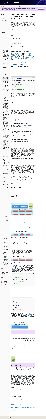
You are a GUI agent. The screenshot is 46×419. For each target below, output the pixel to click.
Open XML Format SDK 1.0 (17, 103)
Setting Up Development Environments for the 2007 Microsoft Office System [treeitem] (6, 204)
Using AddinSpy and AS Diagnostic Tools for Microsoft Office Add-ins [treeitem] (5, 214)
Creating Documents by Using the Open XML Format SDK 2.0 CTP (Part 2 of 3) (23, 390)
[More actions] (34, 12)
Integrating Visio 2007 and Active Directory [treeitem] (6, 150)
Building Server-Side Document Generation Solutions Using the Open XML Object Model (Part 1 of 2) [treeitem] (6, 55)
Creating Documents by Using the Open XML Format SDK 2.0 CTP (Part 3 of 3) (22, 391)
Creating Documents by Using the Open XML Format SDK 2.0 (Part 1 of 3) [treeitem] (6, 78)
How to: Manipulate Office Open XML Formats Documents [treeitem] (6, 131)
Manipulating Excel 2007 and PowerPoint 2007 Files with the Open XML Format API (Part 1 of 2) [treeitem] (6, 176)
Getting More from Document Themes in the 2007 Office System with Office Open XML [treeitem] (6, 126)
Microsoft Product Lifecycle (22, 8)
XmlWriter (32, 315)
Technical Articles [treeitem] (5, 33)
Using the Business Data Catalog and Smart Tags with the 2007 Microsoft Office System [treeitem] (5, 217)
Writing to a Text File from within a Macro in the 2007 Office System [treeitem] (6, 263)
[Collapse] (9, 11)
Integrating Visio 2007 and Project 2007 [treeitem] (6, 160)
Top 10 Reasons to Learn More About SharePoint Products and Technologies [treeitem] (5, 210)
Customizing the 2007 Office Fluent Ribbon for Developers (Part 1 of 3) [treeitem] (5, 101)
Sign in (44, 6)
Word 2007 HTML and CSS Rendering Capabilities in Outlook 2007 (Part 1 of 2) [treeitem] (6, 247)
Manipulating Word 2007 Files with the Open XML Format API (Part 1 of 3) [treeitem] (6, 183)
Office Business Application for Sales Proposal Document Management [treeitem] (5, 200)
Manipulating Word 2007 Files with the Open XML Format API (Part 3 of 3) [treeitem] (6, 190)
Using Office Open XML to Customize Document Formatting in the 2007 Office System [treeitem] (6, 221)
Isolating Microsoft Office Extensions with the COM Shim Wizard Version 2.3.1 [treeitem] (6, 172)
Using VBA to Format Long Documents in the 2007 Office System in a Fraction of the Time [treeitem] (6, 243)
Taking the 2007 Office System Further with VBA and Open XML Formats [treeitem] (6, 207)
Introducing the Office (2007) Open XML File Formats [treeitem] (5, 165)
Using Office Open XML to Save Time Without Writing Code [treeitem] (6, 230)
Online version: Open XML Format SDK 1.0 (17, 401)
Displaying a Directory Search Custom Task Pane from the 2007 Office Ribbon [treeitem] (6, 115)
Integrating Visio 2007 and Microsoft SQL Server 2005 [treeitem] (6, 154)
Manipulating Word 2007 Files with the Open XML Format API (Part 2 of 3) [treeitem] (6, 187)
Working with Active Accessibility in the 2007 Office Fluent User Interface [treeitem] (5, 254)
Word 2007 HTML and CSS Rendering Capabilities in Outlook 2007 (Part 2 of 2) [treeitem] (6, 250)
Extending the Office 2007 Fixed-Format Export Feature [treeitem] (6, 118)
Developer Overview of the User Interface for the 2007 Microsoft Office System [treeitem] (6, 111)
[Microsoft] (1, 6)
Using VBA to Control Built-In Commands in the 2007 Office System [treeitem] (6, 236)
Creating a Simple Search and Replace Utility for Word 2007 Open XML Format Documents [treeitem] (6, 64)
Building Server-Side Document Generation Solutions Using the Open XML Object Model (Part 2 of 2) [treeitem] (6, 60)
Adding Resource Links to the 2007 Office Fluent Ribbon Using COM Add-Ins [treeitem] (6, 41)
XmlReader (25, 315)
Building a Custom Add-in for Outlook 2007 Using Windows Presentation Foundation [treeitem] (6, 45)
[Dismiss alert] (44, 1)
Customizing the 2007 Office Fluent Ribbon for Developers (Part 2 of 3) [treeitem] (5, 104)
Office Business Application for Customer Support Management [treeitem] (6, 193)
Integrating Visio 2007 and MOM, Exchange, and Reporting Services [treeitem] (6, 157)
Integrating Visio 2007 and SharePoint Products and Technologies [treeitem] (6, 162)
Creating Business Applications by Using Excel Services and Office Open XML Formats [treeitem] (6, 68)
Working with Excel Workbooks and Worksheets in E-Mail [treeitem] (5, 257)
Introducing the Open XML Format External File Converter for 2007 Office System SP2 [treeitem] (6, 169)
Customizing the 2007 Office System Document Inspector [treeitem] (5, 98)
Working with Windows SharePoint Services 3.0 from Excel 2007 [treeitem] (5, 260)
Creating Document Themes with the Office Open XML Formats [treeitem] (5, 75)
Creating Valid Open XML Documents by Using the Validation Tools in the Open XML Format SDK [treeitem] (6, 90)
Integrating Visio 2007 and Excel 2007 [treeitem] (6, 152)
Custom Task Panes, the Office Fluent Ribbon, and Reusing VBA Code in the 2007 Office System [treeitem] (6, 94)
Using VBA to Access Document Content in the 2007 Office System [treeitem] (6, 233)
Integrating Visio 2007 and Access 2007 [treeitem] (6, 148)
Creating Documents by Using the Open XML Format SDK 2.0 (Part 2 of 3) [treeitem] (6, 82)
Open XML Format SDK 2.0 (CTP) (16, 145)
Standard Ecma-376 (17, 253)
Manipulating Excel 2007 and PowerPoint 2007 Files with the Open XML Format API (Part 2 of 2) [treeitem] (6, 180)
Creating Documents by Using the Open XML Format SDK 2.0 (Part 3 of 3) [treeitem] (6, 86)
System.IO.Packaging (31, 247)
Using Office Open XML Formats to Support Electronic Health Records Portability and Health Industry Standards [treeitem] (6, 226)
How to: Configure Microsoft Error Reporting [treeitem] (6, 129)
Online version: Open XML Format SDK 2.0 (17, 64)
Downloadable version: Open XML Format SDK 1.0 (19, 399)
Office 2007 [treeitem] (2, 14)
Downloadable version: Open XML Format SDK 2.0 (19, 62)
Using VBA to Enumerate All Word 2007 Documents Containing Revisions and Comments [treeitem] (6, 239)
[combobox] (5, 12)
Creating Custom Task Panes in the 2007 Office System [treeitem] (5, 72)
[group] (23, 85)
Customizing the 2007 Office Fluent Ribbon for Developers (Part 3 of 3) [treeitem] (5, 107)
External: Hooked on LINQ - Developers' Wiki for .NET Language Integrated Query (23, 407)
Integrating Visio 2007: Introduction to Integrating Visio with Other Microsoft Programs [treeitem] (6, 145)
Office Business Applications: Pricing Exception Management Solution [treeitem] (5, 196)
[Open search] (42, 6)
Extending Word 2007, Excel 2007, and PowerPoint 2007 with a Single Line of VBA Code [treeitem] (5, 122)
